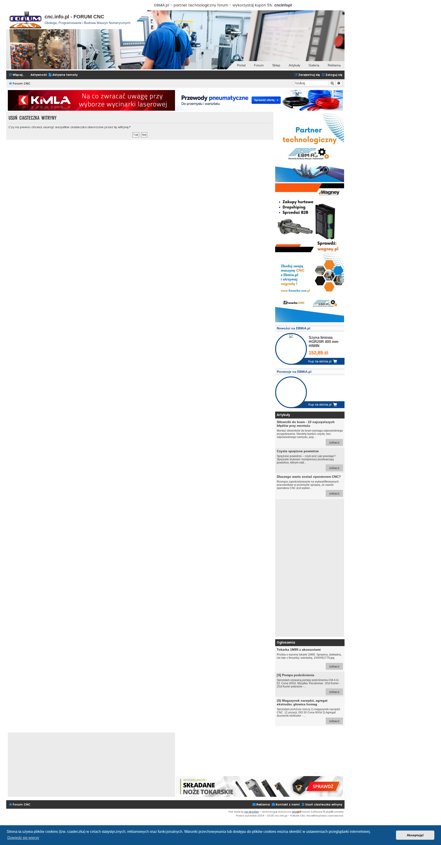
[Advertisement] (309, 568)
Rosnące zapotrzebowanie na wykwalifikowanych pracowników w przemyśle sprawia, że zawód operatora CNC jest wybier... (309, 485)
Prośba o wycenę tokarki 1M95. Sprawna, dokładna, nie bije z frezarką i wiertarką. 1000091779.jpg (309, 658)
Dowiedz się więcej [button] (23, 838)
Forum (259, 65)
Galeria (314, 65)
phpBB (296, 812)
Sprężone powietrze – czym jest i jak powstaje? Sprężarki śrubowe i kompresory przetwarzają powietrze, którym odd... (308, 459)
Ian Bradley (251, 812)
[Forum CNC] (25, 19)
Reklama (334, 65)
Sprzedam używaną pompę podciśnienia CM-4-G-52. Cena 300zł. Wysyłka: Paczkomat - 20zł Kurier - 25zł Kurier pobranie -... (308, 683)
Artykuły (294, 65)
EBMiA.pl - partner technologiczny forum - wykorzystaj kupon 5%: (213, 5)
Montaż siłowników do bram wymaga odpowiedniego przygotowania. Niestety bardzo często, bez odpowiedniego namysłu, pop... (310, 432)
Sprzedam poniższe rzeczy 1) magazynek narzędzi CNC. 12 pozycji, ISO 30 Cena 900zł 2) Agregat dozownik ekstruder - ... (308, 711)
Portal (241, 65)
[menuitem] (63, 75)
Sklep (276, 65)
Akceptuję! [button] (415, 835)
